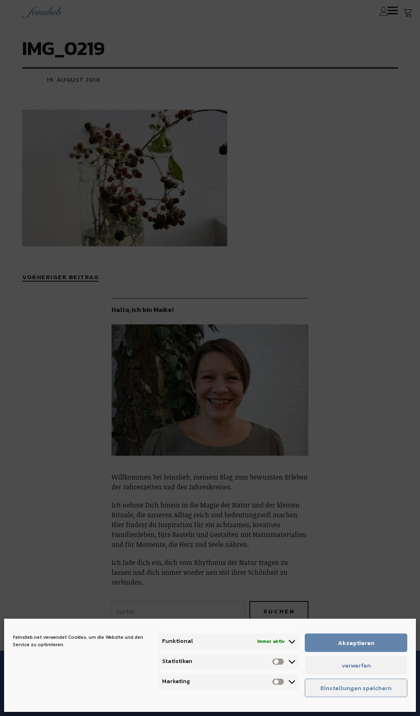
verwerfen (356, 665)
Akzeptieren (356, 642)
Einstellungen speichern (356, 688)
